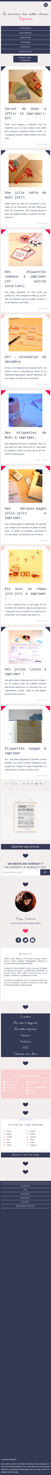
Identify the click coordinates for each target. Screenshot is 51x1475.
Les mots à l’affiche (25, 1022)
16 (28, 783)
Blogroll (25, 1194)
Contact (25, 47)
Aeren (9, 1142)
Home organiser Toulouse (38, 1087)
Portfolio (25, 51)
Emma (9, 1131)
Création (25, 37)
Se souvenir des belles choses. (25, 16)
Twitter (25, 940)
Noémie (32, 1134)
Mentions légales (25, 1206)
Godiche (9, 1087)
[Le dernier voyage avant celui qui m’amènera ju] (25, 1441)
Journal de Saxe (12, 1082)
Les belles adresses (25, 1028)
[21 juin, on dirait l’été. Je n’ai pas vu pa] (25, 1278)
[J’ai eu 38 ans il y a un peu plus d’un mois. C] (25, 1251)
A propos (25, 28)
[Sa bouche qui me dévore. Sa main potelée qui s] (25, 1332)
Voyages (25, 42)
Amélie (9, 1090)
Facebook (18, 940)
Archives (25, 1041)
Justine (9, 1145)
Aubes (32, 1142)
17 (32, 783)
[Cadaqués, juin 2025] (25, 1414)
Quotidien (25, 33)
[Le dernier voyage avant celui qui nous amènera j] (25, 1224)
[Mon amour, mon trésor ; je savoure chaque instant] (25, 1359)
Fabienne (33, 1145)
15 (24, 783)
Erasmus (25, 1035)
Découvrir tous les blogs (25, 1155)
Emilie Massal (11, 1085)
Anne (32, 1090)
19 (40, 783)
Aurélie (9, 1134)
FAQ (25, 1047)
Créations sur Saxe (25, 1053)
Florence (33, 1093)
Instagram (32, 940)
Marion (32, 1139)
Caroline (33, 1137)
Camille (9, 1137)
